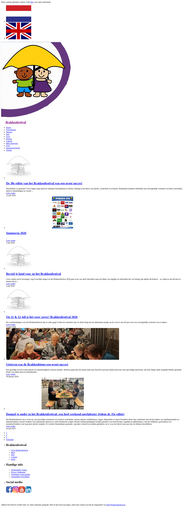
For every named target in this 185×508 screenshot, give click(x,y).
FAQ (8, 146)
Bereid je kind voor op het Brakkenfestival (33, 273)
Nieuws (9, 132)
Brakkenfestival (16, 122)
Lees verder (10, 193)
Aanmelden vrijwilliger (20, 477)
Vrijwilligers (11, 130)
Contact (9, 141)
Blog (13, 452)
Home (8, 127)
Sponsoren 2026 (16, 233)
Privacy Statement (18, 472)
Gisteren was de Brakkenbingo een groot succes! (37, 364)
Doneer (9, 139)
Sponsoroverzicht (13, 148)
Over (8, 137)
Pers (7, 134)
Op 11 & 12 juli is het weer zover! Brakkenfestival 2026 (42, 317)
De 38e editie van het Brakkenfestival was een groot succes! (44, 183)
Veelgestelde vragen (19, 470)
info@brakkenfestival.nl (115, 505)
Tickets (9, 150)
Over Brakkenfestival (19, 450)
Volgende (10, 440)
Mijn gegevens (12, 143)
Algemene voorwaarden (20, 474)
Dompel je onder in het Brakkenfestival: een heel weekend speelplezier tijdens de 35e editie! (65, 414)
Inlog (13, 459)
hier (31, 2)
